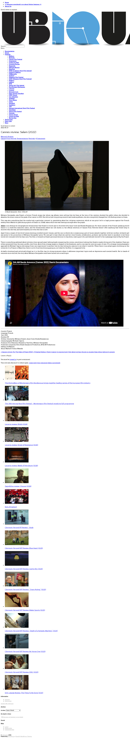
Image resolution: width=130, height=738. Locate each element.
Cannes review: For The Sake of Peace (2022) (17, 352)
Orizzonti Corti (13, 92)
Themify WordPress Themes (23, 736)
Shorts (7, 53)
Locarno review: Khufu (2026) (16, 424)
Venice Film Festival (15, 111)
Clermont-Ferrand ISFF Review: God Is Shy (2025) (24, 569)
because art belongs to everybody (13, 717)
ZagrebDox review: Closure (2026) (18, 486)
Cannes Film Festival (15, 59)
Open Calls (8, 121)
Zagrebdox (12, 110)
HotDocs (11, 80)
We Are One (12, 118)
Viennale (11, 113)
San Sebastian (13, 97)
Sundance (12, 105)
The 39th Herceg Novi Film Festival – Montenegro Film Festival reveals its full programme (39, 404)
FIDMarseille (13, 74)
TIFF (10, 106)
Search (3, 46)
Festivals (7, 54)
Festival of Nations (15, 72)
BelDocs (11, 56)
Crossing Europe (14, 64)
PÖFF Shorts (13, 95)
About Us (8, 6)
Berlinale (12, 58)
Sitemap (7, 699)
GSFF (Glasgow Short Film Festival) (20, 79)
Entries (8, 728)
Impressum (8, 701)
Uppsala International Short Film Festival (22, 108)
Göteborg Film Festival (16, 77)
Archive (3, 710)
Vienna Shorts (13, 114)
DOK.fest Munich (14, 67)
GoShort (11, 75)
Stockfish (12, 103)
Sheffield (12, 98)
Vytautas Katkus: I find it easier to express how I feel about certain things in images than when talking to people (74, 352)
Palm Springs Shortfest (16, 93)
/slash (11, 101)
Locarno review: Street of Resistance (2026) (21, 445)
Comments (9, 729)
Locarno (11, 90)
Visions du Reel (14, 116)
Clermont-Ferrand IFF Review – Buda (19, 528)
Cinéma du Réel (14, 62)
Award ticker (9, 119)
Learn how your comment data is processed (44, 363)
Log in (6, 727)
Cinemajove (12, 61)
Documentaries (9, 51)
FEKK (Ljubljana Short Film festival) (20, 71)
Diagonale (12, 66)
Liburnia (11, 88)
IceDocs (11, 82)
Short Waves (13, 100)
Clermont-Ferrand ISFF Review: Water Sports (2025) (25, 610)
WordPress (11, 736)
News (6, 123)
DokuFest (12, 69)
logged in (13, 359)
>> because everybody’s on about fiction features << (23, 4)
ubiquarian (5, 735)
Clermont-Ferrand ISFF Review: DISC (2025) (21, 672)
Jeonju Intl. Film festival (16, 85)
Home (7, 2)
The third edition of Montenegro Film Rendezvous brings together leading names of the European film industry (47, 383)
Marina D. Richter (7, 137)
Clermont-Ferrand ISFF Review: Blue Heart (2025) (24, 548)
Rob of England (11, 507)
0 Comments (40, 139)
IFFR (10, 84)
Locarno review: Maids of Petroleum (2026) (21, 466)
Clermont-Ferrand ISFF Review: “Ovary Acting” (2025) (25, 590)
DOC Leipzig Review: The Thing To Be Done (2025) (24, 693)
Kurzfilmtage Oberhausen (17, 87)
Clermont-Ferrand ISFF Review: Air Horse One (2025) (25, 651)
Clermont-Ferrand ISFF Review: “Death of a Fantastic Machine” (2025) (31, 631)
